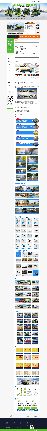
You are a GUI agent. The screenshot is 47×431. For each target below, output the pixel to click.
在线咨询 (11, 108)
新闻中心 (35, 1)
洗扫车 (8, 79)
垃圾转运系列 (14, 18)
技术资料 (14, 423)
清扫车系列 (19, 18)
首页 (21, 1)
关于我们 (25, 1)
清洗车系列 (17, 18)
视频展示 (32, 1)
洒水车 (8, 55)
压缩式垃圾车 (9, 61)
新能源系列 (25, 18)
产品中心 (28, 1)
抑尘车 (8, 58)
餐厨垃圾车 (9, 64)
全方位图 (20, 38)
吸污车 (8, 73)
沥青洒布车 (9, 85)
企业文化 (7, 422)
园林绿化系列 (11, 18)
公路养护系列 (22, 18)
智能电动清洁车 (9, 93)
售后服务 (27, 38)
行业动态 (14, 422)
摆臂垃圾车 (9, 67)
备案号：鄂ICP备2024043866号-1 (17, 427)
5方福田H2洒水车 (37, 26)
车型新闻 (23, 38)
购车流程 (30, 38)
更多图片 (34, 38)
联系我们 (39, 1)
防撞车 (8, 88)
